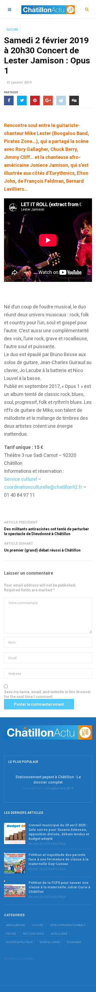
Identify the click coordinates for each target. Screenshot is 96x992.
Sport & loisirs (50, 942)
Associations (15, 925)
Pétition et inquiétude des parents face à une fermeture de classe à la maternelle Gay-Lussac (59, 859)
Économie (74, 942)
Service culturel (21, 479)
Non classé (59, 933)
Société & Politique (52, 843)
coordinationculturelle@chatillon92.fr (43, 487)
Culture (12, 29)
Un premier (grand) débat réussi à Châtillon (42, 550)
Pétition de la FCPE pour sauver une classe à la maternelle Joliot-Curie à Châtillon (59, 887)
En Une (33, 843)
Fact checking (33, 933)
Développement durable (68, 925)
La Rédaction (32, 788)
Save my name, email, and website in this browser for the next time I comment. (47, 694)
